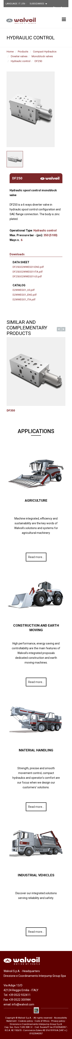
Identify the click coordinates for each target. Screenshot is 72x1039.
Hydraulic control (20, 61)
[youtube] (54, 8)
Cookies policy (25, 1021)
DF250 (38, 61)
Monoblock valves (42, 56)
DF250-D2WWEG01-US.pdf (27, 276)
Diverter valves (19, 56)
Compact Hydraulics (44, 51)
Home (10, 51)
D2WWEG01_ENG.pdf (25, 294)
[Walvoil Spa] (20, 20)
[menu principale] (64, 19)
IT (19, 3)
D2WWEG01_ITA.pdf (24, 299)
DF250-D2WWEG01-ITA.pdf (28, 271)
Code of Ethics (42, 1021)
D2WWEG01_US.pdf (24, 289)
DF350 (11, 410)
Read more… (36, 557)
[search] (47, 8)
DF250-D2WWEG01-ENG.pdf (28, 266)
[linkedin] (62, 8)
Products (23, 51)
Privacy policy (58, 1021)
